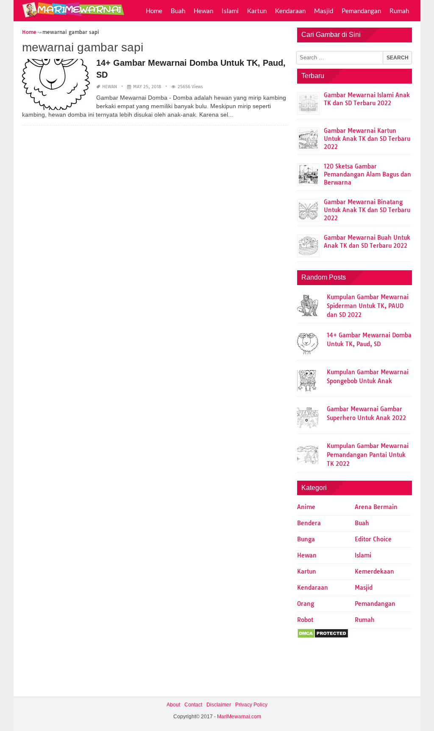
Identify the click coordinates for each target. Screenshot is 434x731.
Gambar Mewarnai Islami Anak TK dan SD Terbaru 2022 (367, 99)
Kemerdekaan (374, 571)
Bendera (309, 523)
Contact (193, 705)
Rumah (399, 10)
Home (154, 10)
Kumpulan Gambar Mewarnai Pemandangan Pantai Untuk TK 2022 (368, 455)
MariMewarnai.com (239, 717)
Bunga (306, 539)
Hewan (203, 10)
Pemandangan (361, 10)
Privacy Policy (251, 705)
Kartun (257, 10)
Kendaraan (290, 10)
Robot (305, 620)
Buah (178, 10)
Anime (306, 507)
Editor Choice (373, 539)
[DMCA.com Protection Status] (322, 636)
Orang (305, 604)
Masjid (323, 10)
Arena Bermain (376, 507)
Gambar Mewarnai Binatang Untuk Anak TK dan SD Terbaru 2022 (367, 210)
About (173, 705)
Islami (230, 10)
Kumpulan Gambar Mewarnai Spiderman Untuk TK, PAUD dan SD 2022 (368, 306)
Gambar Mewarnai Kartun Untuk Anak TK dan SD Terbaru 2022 (367, 139)
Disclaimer (218, 705)
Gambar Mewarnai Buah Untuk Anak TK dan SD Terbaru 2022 (367, 241)
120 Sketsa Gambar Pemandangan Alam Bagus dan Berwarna (367, 174)
